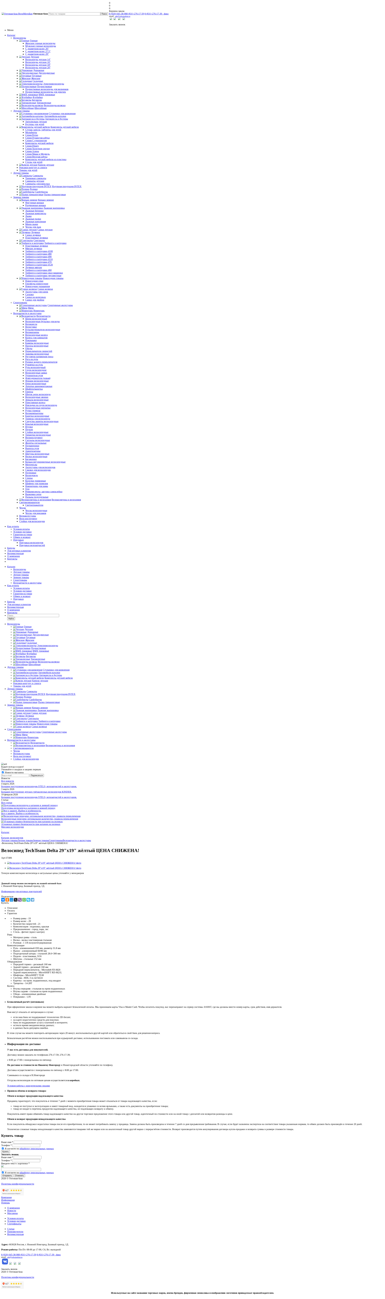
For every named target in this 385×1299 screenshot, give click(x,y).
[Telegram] (32, 900)
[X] (15, 900)
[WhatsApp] (24, 900)
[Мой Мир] (11, 900)
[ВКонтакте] (3, 900)
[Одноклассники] (7, 900)
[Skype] (28, 900)
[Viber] (20, 900)
